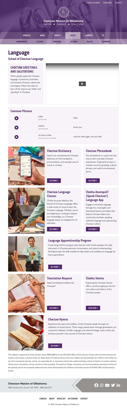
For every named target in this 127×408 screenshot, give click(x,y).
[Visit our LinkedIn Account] (118, 385)
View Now (92, 308)
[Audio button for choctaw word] (16, 118)
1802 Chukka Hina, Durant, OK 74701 (23, 387)
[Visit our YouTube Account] (107, 385)
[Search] (103, 35)
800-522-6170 (45, 387)
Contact (118, 2)
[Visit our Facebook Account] (96, 385)
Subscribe (107, 2)
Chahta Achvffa (93, 2)
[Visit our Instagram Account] (101, 385)
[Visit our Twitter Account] (113, 385)
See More (53, 180)
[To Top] (118, 402)
